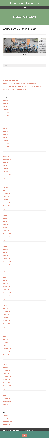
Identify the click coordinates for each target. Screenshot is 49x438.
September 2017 (7, 327)
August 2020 (6, 243)
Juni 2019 (5, 274)
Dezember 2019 (7, 261)
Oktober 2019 (6, 268)
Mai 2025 (5, 134)
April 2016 (5, 364)
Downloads (17, 430)
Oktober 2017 (6, 323)
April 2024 (5, 165)
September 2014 (7, 401)
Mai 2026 (5, 103)
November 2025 (7, 122)
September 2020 (7, 240)
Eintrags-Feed (6, 418)
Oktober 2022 (6, 206)
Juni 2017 (5, 333)
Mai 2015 (5, 395)
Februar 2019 (6, 286)
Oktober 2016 (6, 355)
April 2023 (5, 187)
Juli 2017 (5, 330)
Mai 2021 (5, 218)
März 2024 (5, 168)
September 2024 (7, 159)
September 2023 (7, 178)
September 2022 (7, 209)
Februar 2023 (6, 193)
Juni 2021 (5, 215)
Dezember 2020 (7, 233)
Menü (25, 7)
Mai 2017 (5, 336)
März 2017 (5, 339)
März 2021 (5, 224)
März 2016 (5, 367)
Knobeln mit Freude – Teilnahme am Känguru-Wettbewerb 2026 (19, 83)
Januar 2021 (6, 230)
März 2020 (5, 255)
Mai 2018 (5, 302)
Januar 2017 (6, 345)
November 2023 (7, 174)
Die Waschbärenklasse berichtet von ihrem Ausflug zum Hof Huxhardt (21, 77)
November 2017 (7, 320)
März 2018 (5, 308)
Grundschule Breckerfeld (24, 3)
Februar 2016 (6, 370)
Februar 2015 (6, 398)
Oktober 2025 (6, 125)
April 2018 (5, 305)
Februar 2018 (6, 311)
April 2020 (5, 252)
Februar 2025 (6, 143)
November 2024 (7, 153)
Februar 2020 (6, 258)
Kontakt (5, 430)
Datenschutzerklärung (27, 430)
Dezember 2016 (7, 348)
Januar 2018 (6, 314)
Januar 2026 (6, 116)
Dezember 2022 (7, 199)
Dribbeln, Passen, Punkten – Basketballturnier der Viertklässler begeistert (22, 86)
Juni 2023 (5, 181)
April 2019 (5, 280)
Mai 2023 (5, 184)
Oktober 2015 (6, 382)
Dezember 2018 (7, 292)
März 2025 (5, 140)
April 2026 (5, 106)
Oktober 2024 (6, 156)
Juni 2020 (5, 246)
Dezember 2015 (7, 376)
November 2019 (7, 264)
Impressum (11, 430)
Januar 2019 (6, 289)
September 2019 (7, 271)
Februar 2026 (6, 112)
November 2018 (7, 296)
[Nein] (47, 434)
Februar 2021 (6, 227)
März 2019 (5, 283)
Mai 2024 (5, 162)
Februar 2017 (6, 342)
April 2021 (5, 221)
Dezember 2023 (7, 171)
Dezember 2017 (7, 317)
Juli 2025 (5, 128)
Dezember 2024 (7, 150)
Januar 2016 (6, 373)
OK (24, 435)
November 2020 (7, 237)
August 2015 (6, 389)
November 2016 (7, 351)
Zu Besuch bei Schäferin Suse (10, 80)
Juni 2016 (5, 358)
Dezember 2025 (7, 119)
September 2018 (7, 299)
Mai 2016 (5, 361)
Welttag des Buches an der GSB (19, 29)
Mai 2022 (5, 212)
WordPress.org (6, 424)
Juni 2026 (5, 100)
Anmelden (5, 415)
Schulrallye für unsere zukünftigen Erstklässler (15, 89)
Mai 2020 (5, 249)
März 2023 (5, 190)
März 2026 (5, 109)
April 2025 (5, 137)
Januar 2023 (6, 196)
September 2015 (7, 386)
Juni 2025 (5, 131)
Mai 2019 (5, 277)
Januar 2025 (6, 147)
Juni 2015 (5, 392)
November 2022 (7, 202)
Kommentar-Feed (7, 421)
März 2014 (5, 404)
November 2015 (7, 379)
